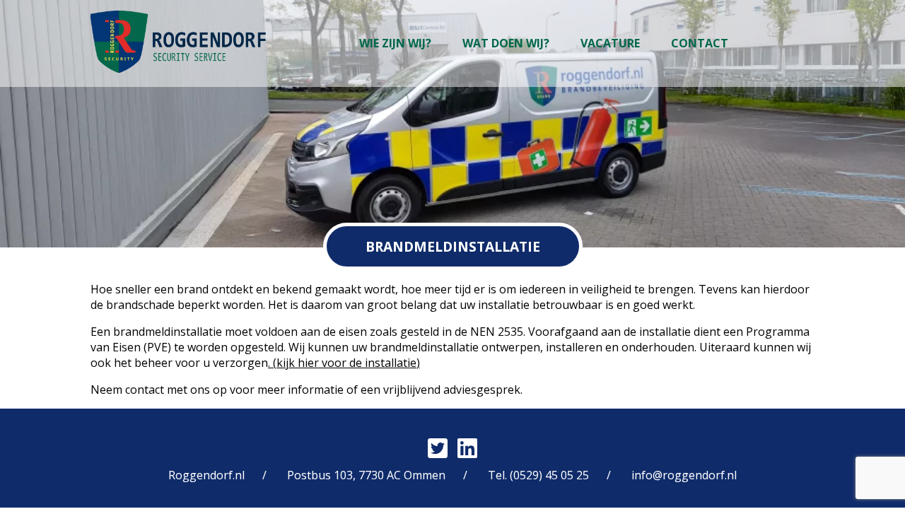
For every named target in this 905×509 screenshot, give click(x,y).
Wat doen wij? (505, 43)
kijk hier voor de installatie (346, 362)
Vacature (610, 43)
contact (144, 389)
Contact (699, 43)
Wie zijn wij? (395, 43)
